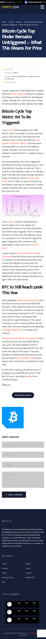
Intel (3, 582)
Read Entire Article (23, 395)
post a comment (15, 494)
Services (5, 568)
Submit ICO (30, 577)
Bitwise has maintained (28, 300)
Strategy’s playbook (11, 329)
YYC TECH (31, 633)
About (28, 564)
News (4, 573)
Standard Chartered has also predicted (20, 338)
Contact (29, 573)
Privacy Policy (7, 577)
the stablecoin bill (24, 358)
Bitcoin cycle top (18, 93)
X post (10, 130)
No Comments (10, 82)
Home (4, 564)
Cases (28, 568)
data (30, 376)
